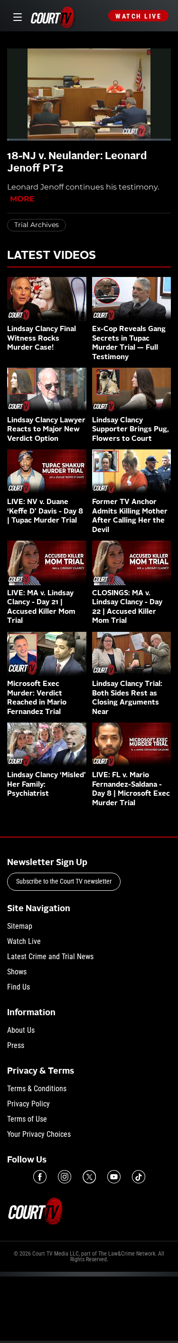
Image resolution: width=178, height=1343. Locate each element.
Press (15, 1045)
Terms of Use (27, 1119)
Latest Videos (51, 256)
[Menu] (16, 16)
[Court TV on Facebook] (40, 1176)
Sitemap (19, 926)
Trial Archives (36, 225)
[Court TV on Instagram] (64, 1176)
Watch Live (138, 16)
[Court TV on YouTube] (114, 1176)
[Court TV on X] (89, 1176)
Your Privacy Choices (39, 1134)
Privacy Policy (28, 1103)
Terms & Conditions (36, 1088)
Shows (17, 971)
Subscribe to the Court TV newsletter (64, 881)
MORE (22, 198)
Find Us (18, 986)
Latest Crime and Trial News (50, 956)
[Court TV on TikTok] (138, 1176)
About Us (21, 1030)
